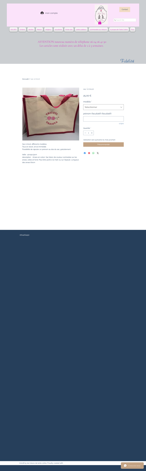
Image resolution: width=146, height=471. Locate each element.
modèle (87, 101)
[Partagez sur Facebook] (84, 153)
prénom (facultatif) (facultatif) (97, 113)
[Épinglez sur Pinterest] (89, 153)
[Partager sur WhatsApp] (93, 153)
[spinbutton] (88, 133)
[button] (99, 22)
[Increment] (92, 133)
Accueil (25, 79)
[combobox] (103, 107)
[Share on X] (97, 153)
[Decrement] (85, 133)
